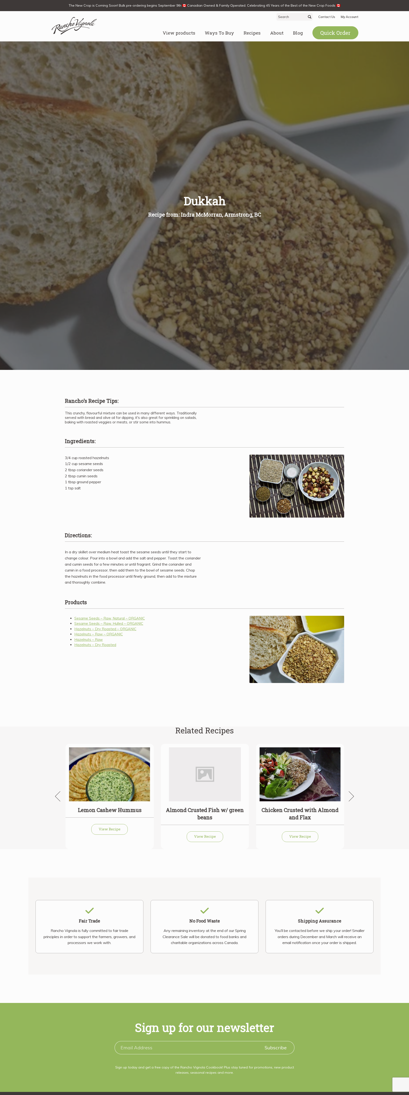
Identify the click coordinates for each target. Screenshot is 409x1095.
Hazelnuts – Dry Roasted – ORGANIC (105, 629)
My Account (349, 17)
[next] (349, 796)
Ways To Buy (219, 33)
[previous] (60, 796)
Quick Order (335, 32)
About (277, 33)
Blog (298, 33)
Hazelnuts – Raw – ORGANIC (98, 634)
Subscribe (276, 1048)
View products (179, 33)
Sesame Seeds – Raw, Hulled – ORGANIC (108, 623)
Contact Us (326, 17)
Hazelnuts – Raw (88, 639)
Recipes (252, 33)
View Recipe (109, 829)
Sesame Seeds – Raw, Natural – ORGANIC (109, 618)
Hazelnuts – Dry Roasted (95, 645)
